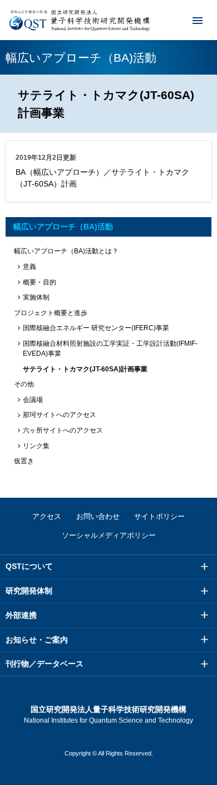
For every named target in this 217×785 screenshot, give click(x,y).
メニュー (197, 20)
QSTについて (29, 566)
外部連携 (21, 615)
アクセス (46, 516)
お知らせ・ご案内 (37, 639)
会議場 (33, 400)
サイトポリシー (159, 516)
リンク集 (36, 446)
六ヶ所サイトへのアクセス (63, 430)
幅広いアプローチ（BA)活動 (63, 226)
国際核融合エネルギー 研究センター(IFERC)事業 (96, 328)
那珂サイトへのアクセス (59, 415)
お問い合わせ (98, 516)
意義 (29, 267)
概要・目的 (39, 282)
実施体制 (36, 297)
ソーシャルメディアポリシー (109, 535)
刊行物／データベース (44, 663)
